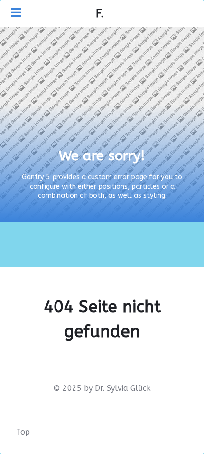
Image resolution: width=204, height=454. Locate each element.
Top (23, 431)
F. (100, 13)
